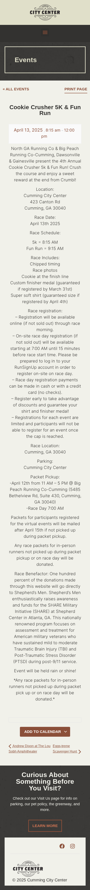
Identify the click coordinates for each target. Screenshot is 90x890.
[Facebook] (62, 846)
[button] (45, 32)
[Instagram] (72, 846)
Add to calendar (43, 732)
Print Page (75, 89)
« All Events (16, 89)
